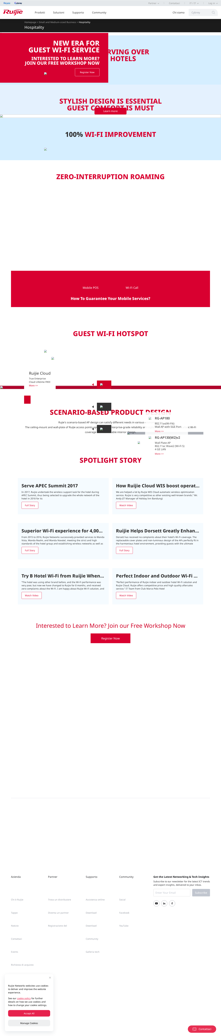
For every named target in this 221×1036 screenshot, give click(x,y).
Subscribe (201, 892)
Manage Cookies (29, 1023)
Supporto (78, 12)
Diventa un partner (58, 912)
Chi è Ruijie (17, 899)
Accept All (29, 1013)
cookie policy (24, 998)
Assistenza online (95, 899)
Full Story (30, 505)
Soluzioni (58, 12)
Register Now (110, 638)
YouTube (123, 925)
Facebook (124, 912)
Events (14, 951)
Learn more (110, 111)
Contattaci (174, 3)
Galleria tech (92, 951)
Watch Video (126, 505)
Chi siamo (179, 12)
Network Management (27, 400)
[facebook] (172, 903)
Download (91, 912)
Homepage (30, 22)
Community (99, 12)
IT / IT (193, 3)
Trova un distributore (59, 899)
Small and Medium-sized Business (57, 22)
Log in (211, 3)
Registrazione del (57, 925)
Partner (152, 3)
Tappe (14, 912)
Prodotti (40, 12)
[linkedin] (164, 903)
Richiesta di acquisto (22, 964)
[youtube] (156, 903)
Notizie (15, 925)
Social (122, 899)
